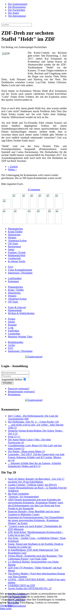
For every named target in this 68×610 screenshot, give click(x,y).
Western (12, 237)
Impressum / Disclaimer (20, 272)
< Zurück (13, 166)
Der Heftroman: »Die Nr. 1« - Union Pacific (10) (33, 421)
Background (14, 246)
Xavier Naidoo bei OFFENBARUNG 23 (29, 588)
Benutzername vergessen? (21, 391)
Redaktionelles (15, 342)
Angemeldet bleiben (11, 379)
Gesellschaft (14, 258)
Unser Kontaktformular (20, 269)
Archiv (11, 345)
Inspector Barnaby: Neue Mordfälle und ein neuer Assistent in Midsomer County (34, 513)
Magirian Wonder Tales (20, 336)
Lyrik (11, 327)
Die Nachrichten (16, 10)
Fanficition (13, 330)
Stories (11, 321)
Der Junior (13, 13)
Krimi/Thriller (15, 231)
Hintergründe (15, 310)
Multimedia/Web (16, 255)
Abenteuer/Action (17, 240)
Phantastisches (15, 228)
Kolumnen (13, 281)
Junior (11, 249)
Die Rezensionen (17, 7)
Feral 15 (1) (14, 436)
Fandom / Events (17, 252)
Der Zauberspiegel (17, 4)
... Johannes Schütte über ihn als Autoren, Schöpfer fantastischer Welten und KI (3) (34, 465)
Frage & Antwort (17, 307)
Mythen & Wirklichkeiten (21, 313)
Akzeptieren (6, 605)
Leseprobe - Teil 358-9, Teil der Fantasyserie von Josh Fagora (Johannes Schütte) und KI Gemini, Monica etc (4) (36, 457)
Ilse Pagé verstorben (18, 493)
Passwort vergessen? (18, 388)
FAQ (10, 266)
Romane (12, 324)
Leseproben (14, 333)
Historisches (14, 234)
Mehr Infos (6, 608)
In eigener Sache (16, 261)
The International (17, 15)
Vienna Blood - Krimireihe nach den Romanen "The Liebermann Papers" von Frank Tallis (35, 557)
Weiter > (12, 169)
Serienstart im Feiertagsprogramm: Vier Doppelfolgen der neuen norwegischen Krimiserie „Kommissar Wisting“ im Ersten (36, 520)
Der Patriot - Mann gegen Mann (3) (26, 451)
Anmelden (7, 383)
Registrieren (14, 394)
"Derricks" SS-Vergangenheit (23, 496)
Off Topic (13, 243)
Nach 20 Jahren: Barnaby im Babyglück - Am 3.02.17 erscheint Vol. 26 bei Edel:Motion (36, 480)
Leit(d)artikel (14, 278)
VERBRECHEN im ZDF (21, 585)
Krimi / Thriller (16, 289)
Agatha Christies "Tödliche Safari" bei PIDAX (32, 484)
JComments (34, 189)
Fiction (11, 318)
